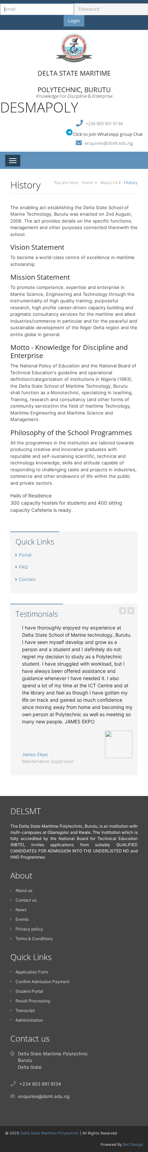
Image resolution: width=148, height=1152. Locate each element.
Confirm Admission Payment (42, 981)
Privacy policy (29, 929)
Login (74, 20)
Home (87, 182)
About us (23, 890)
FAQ (23, 567)
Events (22, 919)
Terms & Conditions (34, 938)
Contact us (25, 900)
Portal (25, 555)
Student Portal (29, 991)
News (21, 909)
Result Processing (32, 1000)
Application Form (31, 972)
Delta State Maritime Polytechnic (49, 1133)
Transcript (25, 1010)
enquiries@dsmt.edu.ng (109, 143)
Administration (29, 1020)
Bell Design (133, 1144)
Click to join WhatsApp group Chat (108, 134)
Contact (27, 579)
